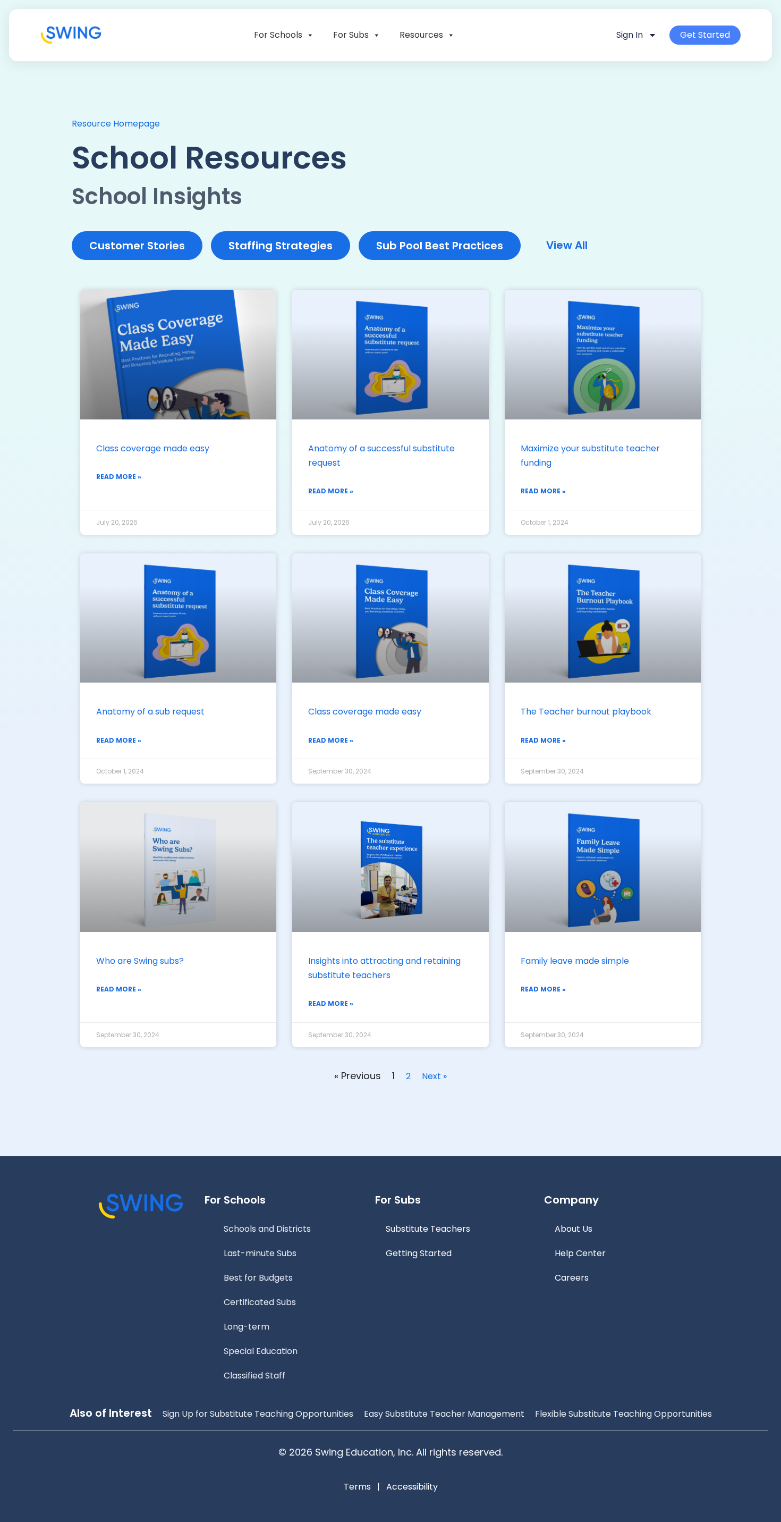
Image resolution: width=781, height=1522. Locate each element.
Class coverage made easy (152, 448)
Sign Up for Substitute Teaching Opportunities (258, 1414)
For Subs (351, 35)
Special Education (261, 1351)
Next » (434, 1076)
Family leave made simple (575, 961)
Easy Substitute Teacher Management (444, 1414)
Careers (572, 1278)
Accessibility (412, 1487)
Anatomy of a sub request (150, 711)
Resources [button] (421, 35)
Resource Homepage (116, 123)
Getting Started (419, 1253)
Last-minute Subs (260, 1253)
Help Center (580, 1253)
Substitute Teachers (428, 1229)
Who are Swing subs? (140, 961)
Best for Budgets (258, 1278)
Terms (357, 1487)
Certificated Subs (260, 1302)
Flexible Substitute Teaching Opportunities (623, 1414)
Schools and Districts (267, 1229)
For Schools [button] (278, 35)
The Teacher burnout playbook (586, 711)
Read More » (118, 476)
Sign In (629, 35)
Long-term (246, 1327)
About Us (573, 1229)
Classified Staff (254, 1375)
